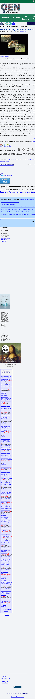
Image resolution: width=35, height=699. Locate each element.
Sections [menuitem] (5, 18)
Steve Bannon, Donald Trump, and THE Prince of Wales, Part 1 (6, 410)
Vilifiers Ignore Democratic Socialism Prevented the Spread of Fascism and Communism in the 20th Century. (6, 521)
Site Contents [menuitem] (25, 18)
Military (29, 159)
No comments (23, 31)
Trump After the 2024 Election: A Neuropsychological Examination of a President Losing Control (6, 562)
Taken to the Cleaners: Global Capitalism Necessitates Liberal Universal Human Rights (6, 429)
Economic (17, 159)
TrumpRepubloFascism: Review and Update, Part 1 (6, 510)
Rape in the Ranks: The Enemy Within (10, 202)
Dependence (11, 159)
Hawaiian (22, 159)
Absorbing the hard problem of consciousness (5, 552)
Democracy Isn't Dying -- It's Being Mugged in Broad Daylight (6, 493)
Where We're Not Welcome (5, 543)
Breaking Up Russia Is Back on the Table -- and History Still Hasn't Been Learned (6, 378)
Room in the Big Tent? (6, 484)
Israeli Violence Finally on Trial (8, 204)
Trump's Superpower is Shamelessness (6, 467)
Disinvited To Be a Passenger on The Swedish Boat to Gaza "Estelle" (16, 211)
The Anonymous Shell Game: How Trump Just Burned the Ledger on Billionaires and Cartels (6, 457)
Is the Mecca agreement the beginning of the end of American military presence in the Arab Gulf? (6, 399)
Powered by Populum (17, 697)
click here (7, 615)
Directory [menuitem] (15, 18)
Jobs (26, 159)
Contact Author (7, 175)
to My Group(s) (4, 161)
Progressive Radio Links (5, 682)
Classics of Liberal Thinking (5, 677)
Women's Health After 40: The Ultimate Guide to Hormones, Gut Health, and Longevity (6, 582)
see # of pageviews (5, 384)
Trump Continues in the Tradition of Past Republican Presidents (6, 440)
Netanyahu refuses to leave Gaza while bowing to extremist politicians (6, 593)
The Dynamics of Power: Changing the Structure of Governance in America (6, 476)
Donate (3, 192)
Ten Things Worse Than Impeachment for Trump (6, 388)
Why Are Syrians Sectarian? (4, 572)
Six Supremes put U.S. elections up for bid (6, 448)
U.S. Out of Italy (4, 530)
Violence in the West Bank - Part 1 (5, 501)
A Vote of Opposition (5, 536)
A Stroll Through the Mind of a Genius (5, 418)
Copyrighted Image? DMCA (4, 56)
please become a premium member (5, 239)
